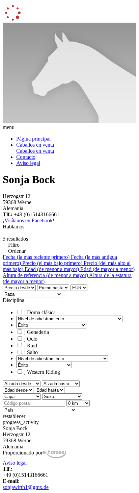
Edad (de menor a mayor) (52, 269)
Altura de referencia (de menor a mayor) (46, 275)
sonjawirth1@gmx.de (26, 487)
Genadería (36, 332)
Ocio (30, 339)
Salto (31, 352)
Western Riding (42, 372)
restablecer (14, 416)
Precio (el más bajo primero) (53, 263)
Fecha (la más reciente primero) (37, 257)
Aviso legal (28, 163)
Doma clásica (40, 312)
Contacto (25, 157)
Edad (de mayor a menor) (107, 269)
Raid (30, 345)
